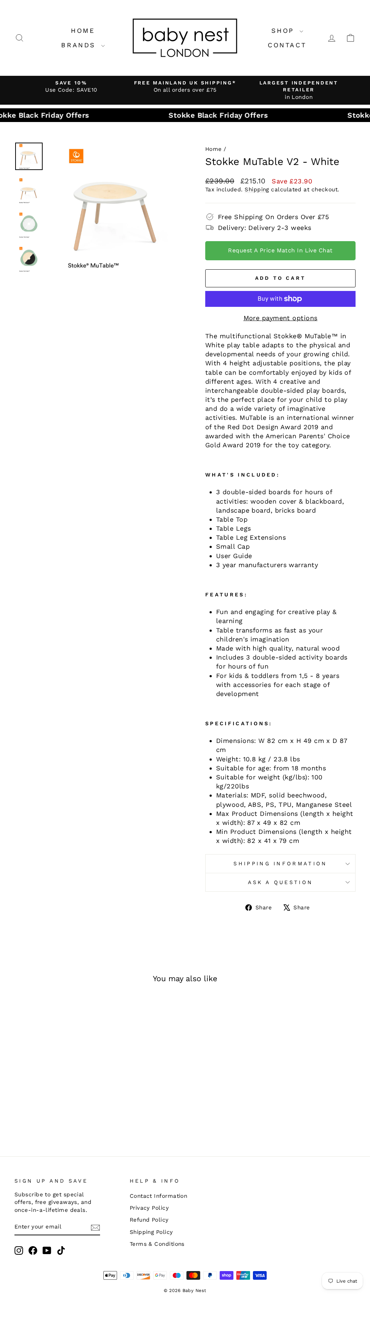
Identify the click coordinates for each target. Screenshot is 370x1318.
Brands (80, 45)
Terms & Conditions (157, 1244)
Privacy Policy (149, 1208)
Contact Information (159, 1196)
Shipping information (280, 863)
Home (83, 30)
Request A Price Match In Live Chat (280, 250)
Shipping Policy (151, 1232)
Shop (284, 30)
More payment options (281, 318)
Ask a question (280, 882)
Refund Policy (149, 1220)
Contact (287, 45)
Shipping (257, 189)
